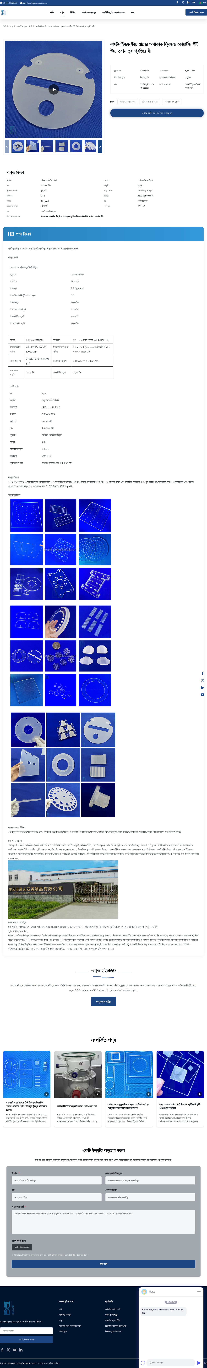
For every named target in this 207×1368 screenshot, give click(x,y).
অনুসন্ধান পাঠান (103, 1001)
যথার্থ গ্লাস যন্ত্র (111, 1314)
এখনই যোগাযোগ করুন (27, 1121)
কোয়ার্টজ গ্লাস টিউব (112, 1320)
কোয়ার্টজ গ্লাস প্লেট (24, 26)
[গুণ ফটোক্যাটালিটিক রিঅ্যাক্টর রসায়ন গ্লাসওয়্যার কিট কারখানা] (78, 1074)
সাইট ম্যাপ (63, 1331)
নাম (13, 1190)
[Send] (199, 1362)
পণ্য (62, 12)
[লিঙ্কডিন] (202, 687)
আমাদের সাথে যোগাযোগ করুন (70, 1325)
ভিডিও (73, 12)
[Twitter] (182, 3)
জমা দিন (103, 1264)
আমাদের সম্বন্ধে (89, 12)
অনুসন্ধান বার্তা (19, 1206)
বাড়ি (52, 12)
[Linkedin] (188, 3)
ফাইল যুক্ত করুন (19, 1240)
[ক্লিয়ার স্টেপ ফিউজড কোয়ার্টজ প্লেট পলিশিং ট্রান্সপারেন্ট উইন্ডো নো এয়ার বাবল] (53, 89)
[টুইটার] (202, 680)
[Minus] (199, 1292)
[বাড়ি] (4, 26)
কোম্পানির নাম (111, 1190)
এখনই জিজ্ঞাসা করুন (196, 12)
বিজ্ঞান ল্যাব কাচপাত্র (113, 1331)
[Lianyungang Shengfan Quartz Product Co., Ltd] (3, 12)
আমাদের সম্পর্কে (65, 1314)
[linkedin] (21, 1350)
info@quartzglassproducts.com (35, 2)
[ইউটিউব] (202, 694)
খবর (132, 12)
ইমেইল (15, 1173)
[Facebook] (177, 3)
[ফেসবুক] (202, 673)
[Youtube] (193, 3)
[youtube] (14, 1350)
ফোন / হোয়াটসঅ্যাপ (113, 1173)
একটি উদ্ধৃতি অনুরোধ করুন (113, 12)
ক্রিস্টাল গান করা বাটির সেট (115, 1325)
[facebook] (2, 1350)
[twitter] (8, 1350)
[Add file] (143, 1362)
